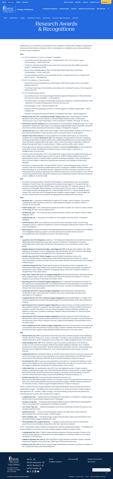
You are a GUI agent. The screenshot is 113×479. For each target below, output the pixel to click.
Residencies (46, 18)
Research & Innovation (87, 9)
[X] (30, 471)
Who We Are (101, 9)
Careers (85, 2)
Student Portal (94, 2)
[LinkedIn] (35, 471)
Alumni (51, 459)
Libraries (78, 2)
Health (18, 2)
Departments (64, 9)
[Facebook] (28, 471)
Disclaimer (72, 476)
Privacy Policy (80, 476)
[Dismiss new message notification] (110, 468)
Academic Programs (50, 9)
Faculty (74, 9)
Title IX (87, 476)
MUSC (4, 2)
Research (25, 2)
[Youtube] (38, 471)
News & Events (68, 2)
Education (11, 2)
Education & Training (33, 18)
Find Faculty (73, 459)
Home (5, 18)
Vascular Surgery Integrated (61, 18)
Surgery (22, 18)
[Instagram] (33, 471)
